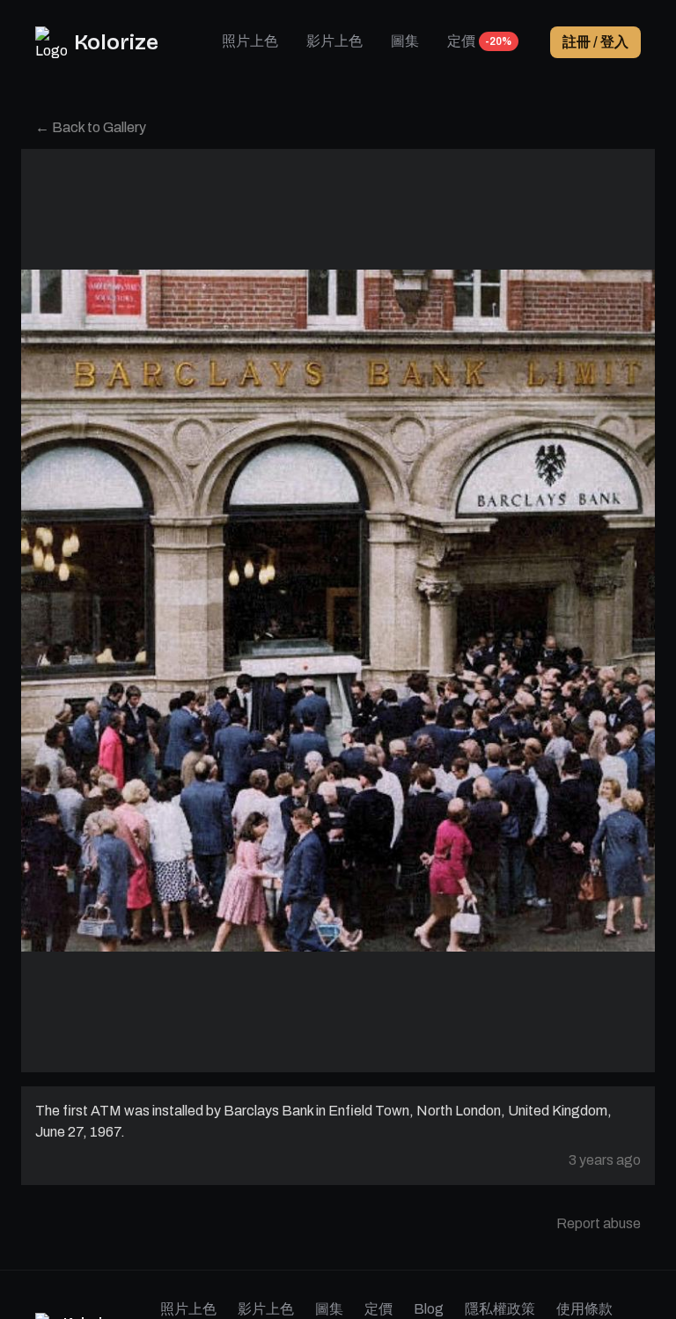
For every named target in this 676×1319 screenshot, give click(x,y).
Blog (429, 1308)
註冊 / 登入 (595, 41)
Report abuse (598, 1223)
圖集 (405, 40)
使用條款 (584, 1308)
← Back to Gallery (90, 127)
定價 (461, 40)
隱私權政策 (500, 1308)
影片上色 (334, 40)
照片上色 (250, 40)
